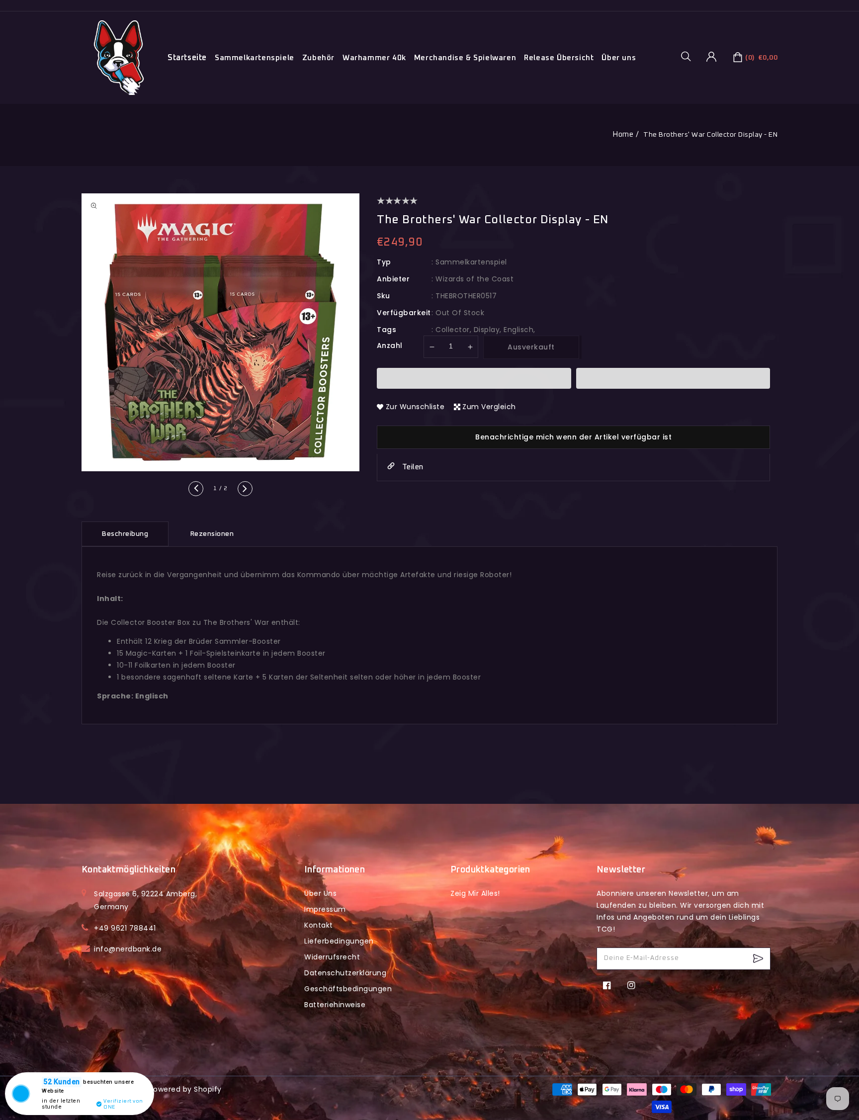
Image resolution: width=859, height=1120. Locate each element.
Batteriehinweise (334, 1005)
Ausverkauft (531, 347)
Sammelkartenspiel (471, 262)
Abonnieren (759, 959)
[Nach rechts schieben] (245, 488)
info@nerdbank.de (128, 949)
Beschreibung (125, 533)
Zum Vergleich (489, 407)
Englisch (518, 330)
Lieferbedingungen (339, 941)
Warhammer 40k (374, 58)
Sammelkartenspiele (254, 58)
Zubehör (318, 58)
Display (487, 330)
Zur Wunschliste (415, 407)
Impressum (325, 909)
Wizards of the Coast (474, 279)
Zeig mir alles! (475, 893)
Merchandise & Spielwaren (465, 58)
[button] (689, 56)
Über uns (618, 58)
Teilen (412, 467)
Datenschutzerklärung (345, 973)
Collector (452, 330)
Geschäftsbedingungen (348, 989)
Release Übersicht (559, 58)
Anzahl (389, 345)
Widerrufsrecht (332, 957)
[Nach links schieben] (195, 488)
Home (622, 134)
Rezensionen (212, 533)
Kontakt (318, 925)
